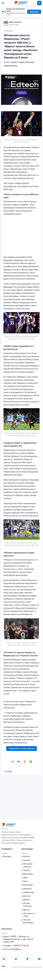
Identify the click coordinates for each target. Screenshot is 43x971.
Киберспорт (28, 892)
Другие (26, 909)
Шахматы (27, 888)
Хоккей (26, 860)
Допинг (26, 899)
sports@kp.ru (15, 949)
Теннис (26, 870)
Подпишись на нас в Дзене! (21, 748)
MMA (25, 877)
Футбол (8, 771)
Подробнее (34, 12)
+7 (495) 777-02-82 (20, 945)
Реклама (7, 856)
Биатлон (27, 896)
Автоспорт (28, 885)
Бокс (25, 881)
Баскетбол (28, 874)
